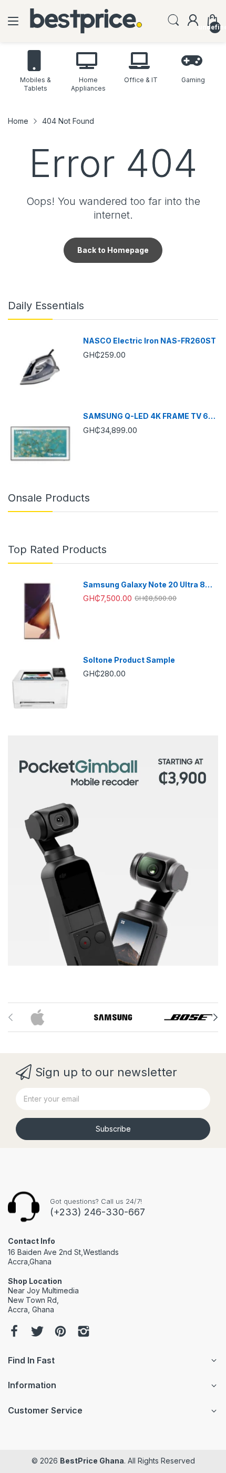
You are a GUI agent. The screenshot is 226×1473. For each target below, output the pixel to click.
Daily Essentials (46, 305)
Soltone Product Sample (129, 659)
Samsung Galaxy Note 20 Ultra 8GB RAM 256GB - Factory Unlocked (149, 585)
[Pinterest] (60, 1332)
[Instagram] (83, 1332)
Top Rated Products (57, 549)
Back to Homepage (113, 250)
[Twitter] (37, 1332)
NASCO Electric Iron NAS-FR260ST (149, 340)
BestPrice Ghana (92, 1460)
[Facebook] (14, 1332)
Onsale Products (49, 498)
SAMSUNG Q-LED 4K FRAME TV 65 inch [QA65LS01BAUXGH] (148, 416)
